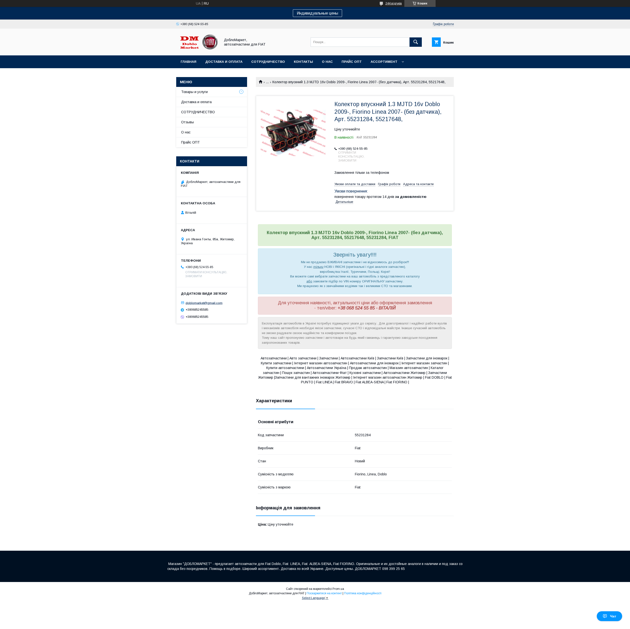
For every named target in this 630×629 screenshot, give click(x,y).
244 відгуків (393, 3)
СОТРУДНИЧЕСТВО (198, 112)
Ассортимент (384, 62)
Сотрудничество (268, 62)
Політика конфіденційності (362, 593)
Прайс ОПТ (352, 62)
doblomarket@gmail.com (204, 303)
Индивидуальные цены (317, 13)
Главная (188, 62)
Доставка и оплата (223, 62)
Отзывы (187, 122)
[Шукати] (416, 42)
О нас (327, 62)
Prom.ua (338, 589)
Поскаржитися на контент (324, 593)
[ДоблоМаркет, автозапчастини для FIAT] (197, 49)
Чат (613, 616)
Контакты (303, 62)
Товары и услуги (194, 92)
